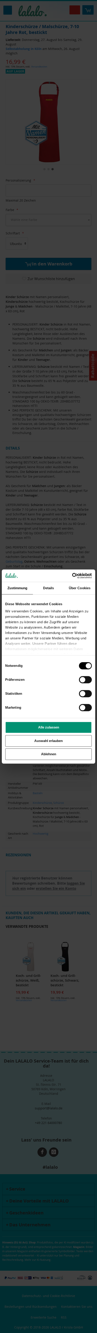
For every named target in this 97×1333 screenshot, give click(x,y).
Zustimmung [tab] (17, 588)
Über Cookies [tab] (79, 588)
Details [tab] (48, 588)
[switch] (85, 680)
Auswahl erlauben (48, 741)
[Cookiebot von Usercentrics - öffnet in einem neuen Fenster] (72, 576)
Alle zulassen (48, 727)
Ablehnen (48, 754)
